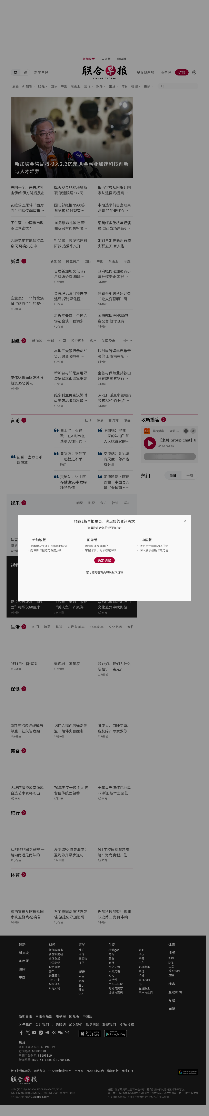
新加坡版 (39, 539)
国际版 (92, 539)
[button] (50, 539)
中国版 (147, 539)
